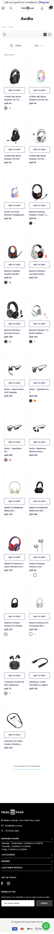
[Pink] (10, 282)
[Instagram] (8, 883)
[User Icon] (42, 8)
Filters (18, 45)
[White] (10, 108)
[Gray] (5, 460)
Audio (11, 27)
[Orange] (35, 400)
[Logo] (27, 8)
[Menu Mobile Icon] (3, 8)
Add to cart (14, 90)
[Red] (10, 460)
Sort (36, 45)
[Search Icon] (14, 8)
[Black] (5, 108)
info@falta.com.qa (13, 825)
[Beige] (10, 634)
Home (3, 27)
